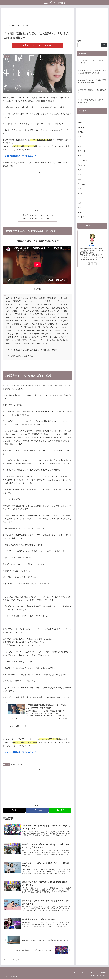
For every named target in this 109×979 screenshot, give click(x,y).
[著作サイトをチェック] (89, 263)
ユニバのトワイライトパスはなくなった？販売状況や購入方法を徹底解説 (92, 71)
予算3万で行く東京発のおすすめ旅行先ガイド (92, 91)
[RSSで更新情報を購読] (95, 263)
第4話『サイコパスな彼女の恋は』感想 (36, 218)
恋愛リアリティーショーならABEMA (37, 45)
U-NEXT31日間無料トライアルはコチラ (21, 156)
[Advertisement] (37, 15)
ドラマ (7, 764)
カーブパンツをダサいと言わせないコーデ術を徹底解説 (92, 101)
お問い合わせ (101, 972)
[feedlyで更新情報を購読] (92, 263)
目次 (34, 210)
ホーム (75, 972)
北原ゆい (92, 245)
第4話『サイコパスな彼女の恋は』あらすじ (38, 215)
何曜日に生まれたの (18, 764)
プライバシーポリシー (87, 972)
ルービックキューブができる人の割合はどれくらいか (92, 62)
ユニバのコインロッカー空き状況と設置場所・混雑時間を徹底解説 (92, 81)
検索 (79, 41)
